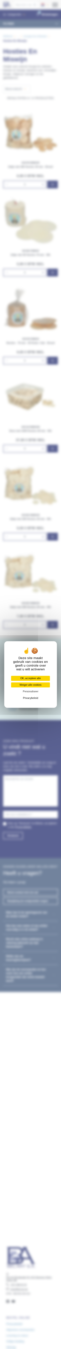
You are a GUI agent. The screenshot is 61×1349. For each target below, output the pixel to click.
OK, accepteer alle (30, 678)
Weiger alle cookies (30, 685)
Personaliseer (30, 691)
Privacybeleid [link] (30, 698)
